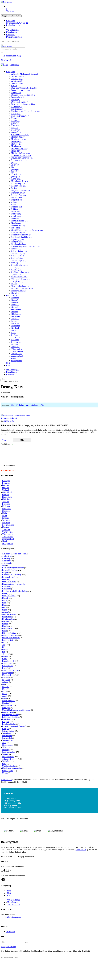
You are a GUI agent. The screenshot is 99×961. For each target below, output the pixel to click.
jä (13, 167)
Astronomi (17, 83)
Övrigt (15, 293)
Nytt (8, 363)
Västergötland (17, 351)
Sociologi (16, 270)
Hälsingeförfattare (20, 153)
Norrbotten (15, 326)
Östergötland (16, 361)
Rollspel (15, 249)
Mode (15, 211)
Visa (4, 440)
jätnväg (15, 176)
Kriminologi (18, 183)
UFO (14, 284)
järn (14, 172)
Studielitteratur (19, 277)
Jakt (15, 165)
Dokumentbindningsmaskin (23, 104)
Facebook (10, 931)
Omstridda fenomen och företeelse (27, 230)
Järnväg (16, 174)
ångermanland (17, 356)
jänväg (15, 169)
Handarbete (18, 137)
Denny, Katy (8, 421)
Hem (3, 379)
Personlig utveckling (21, 235)
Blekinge (15, 298)
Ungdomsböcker (20, 286)
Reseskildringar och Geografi (25, 246)
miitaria (15, 202)
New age (16, 228)
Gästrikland (16, 309)
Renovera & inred (9, 418)
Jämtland (15, 319)
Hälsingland (16, 314)
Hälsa (15, 151)
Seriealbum (18, 253)
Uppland (14, 344)
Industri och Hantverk (21, 158)
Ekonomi (16, 106)
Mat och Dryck (19, 195)
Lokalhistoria (11, 295)
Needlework (18, 225)
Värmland (15, 347)
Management (18, 193)
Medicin (16, 197)
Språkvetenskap (19, 272)
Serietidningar (18, 260)
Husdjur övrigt (19, 148)
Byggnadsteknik (19, 97)
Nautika (16, 223)
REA (8, 365)
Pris (42, 405)
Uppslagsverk (18, 291)
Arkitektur (17, 81)
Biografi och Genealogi (23, 95)
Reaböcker (13, 25)
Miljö (14, 209)
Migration (16, 200)
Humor (15, 144)
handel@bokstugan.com (11, 917)
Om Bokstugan (12, 30)
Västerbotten (16, 349)
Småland (14, 335)
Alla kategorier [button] (7, 548)
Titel (12, 405)
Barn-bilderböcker (20, 90)
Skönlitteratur (19, 265)
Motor (16, 214)
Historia (16, 141)
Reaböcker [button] (8, 470)
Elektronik (17, 109)
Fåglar (15, 130)
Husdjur (16, 146)
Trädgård (17, 281)
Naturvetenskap (19, 221)
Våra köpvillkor (13, 904)
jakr (14, 162)
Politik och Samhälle (21, 237)
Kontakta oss (11, 32)
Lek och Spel (18, 186)
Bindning (34, 405)
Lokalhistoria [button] (7, 475)
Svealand (15, 340)
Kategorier (10, 20)
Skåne (13, 333)
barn (14, 85)
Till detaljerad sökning (12, 56)
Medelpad (15, 323)
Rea (8, 895)
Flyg (15, 125)
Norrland (15, 328)
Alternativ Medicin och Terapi (24, 74)
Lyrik (15, 188)
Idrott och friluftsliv (21, 155)
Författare (20, 405)
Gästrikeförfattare (20, 134)
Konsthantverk (19, 181)
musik (15, 216)
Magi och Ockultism (20, 190)
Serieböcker (17, 256)
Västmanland (16, 354)
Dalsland (15, 305)
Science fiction (19, 251)
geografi (15, 132)
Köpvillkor (10, 34)
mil (13, 204)
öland (13, 358)
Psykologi (17, 239)
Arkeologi (17, 78)
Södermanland (17, 342)
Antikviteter (17, 76)
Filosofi (16, 118)
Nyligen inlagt (17, 23)
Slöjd (15, 267)
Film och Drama (20, 116)
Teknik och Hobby (21, 279)
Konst (15, 179)
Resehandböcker (19, 244)
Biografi (16, 92)
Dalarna (15, 99)
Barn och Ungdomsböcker (24, 88)
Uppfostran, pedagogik (22, 288)
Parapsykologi (18, 232)
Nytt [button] (8, 465)
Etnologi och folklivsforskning (25, 111)
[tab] (49, 465)
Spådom (15, 274)
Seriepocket (17, 258)
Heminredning (18, 139)
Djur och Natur (19, 102)
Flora (15, 123)
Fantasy (16, 113)
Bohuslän (15, 300)
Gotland (14, 307)
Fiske (15, 120)
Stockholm (15, 337)
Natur (15, 218)
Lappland (15, 321)
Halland (14, 312)
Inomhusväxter (19, 160)
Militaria (16, 207)
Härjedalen (15, 316)
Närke (13, 330)
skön (14, 263)
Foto (14, 127)
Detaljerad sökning (14, 37)
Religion (17, 242)
